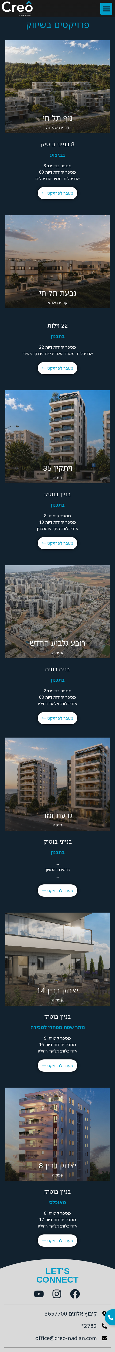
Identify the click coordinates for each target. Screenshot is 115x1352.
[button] (106, 9)
